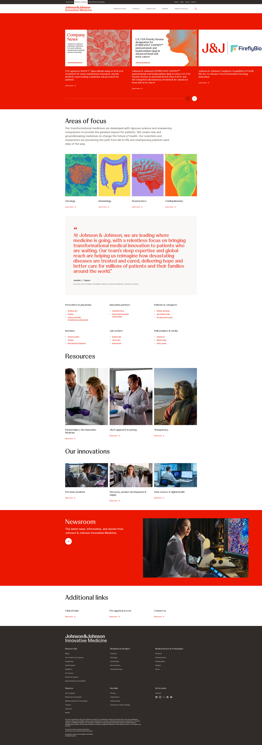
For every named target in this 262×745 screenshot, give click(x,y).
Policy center (161, 343)
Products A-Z (72, 311)
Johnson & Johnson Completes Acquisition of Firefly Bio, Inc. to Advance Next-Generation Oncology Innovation (226, 73)
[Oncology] (81, 175)
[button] (120, 705)
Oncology (70, 201)
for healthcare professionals (78, 320)
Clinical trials (151, 9)
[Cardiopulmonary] (181, 175)
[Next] (194, 98)
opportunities (117, 316)
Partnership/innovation (120, 314)
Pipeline (165, 9)
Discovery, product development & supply (128, 493)
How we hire (116, 343)
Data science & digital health (169, 491)
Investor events (73, 337)
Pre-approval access (120, 610)
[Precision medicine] (86, 475)
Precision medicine (75, 491)
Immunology (105, 201)
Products (136, 9)
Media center (162, 340)
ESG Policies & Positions (77, 343)
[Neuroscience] (148, 175)
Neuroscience (139, 201)
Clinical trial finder (74, 317)
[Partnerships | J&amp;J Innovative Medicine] (86, 396)
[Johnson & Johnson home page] (78, 8)
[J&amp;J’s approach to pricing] (131, 396)
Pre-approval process (165, 317)
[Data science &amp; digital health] (175, 475)
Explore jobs (116, 337)
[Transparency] (175, 396)
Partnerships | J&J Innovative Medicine (80, 431)
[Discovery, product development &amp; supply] (131, 475)
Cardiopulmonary (174, 201)
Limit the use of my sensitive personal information (79, 731)
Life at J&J (116, 340)
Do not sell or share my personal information (77, 729)
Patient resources (181, 9)
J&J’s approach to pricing (123, 429)
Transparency (161, 429)
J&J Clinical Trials (163, 314)
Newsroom (80, 521)
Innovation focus (118, 311)
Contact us (161, 337)
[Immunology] (114, 175)
